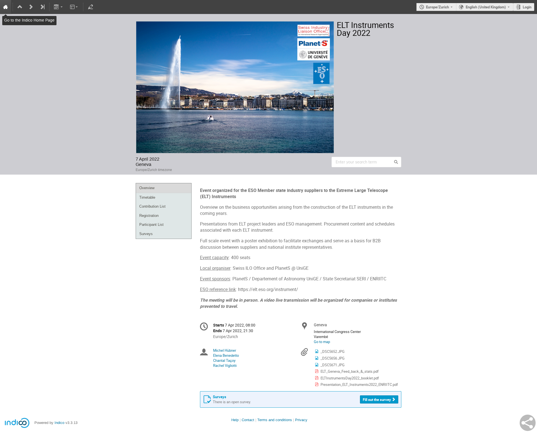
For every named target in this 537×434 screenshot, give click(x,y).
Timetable (147, 197)
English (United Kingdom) (486, 7)
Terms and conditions (274, 419)
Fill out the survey (377, 399)
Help (235, 419)
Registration (149, 216)
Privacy (301, 419)
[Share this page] (528, 422)
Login (527, 7)
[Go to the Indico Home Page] (5, 7)
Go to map (322, 341)
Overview (146, 188)
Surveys (146, 234)
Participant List (151, 224)
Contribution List (152, 206)
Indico (59, 422)
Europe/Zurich (437, 7)
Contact (248, 419)
